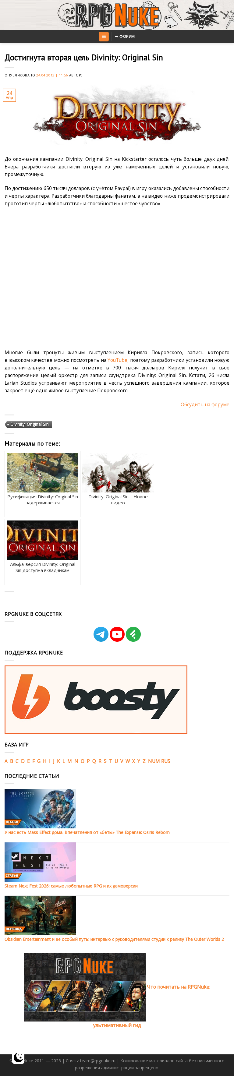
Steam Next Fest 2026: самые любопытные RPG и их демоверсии (71, 886)
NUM (154, 761)
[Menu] (103, 36)
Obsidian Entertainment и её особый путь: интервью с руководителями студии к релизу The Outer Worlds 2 (114, 939)
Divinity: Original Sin (29, 424)
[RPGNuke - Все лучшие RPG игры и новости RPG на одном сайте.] (117, 15)
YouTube (117, 360)
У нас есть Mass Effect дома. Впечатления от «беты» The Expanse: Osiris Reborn (87, 832)
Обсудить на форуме (205, 404)
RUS (165, 761)
